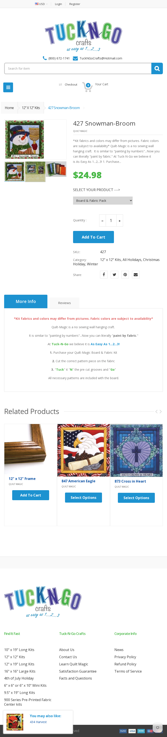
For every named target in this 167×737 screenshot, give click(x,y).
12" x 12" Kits (31, 107)
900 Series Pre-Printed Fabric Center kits (27, 702)
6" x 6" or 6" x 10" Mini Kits (25, 685)
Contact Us (68, 657)
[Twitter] (114, 274)
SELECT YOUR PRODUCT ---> (96, 190)
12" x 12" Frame (22, 478)
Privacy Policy (125, 657)
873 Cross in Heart (130, 481)
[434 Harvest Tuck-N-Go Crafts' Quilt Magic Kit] (15, 722)
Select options (83, 497)
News (119, 649)
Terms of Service (128, 671)
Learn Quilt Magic (73, 664)
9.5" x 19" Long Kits (19, 692)
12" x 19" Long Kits (19, 664)
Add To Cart (93, 237)
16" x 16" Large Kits (19, 671)
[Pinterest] (125, 274)
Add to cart (30, 495)
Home (9, 107)
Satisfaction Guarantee (78, 671)
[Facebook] (104, 274)
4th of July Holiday (19, 678)
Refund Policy (125, 664)
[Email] (136, 274)
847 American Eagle (78, 481)
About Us (66, 649)
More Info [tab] (26, 301)
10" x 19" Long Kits (19, 649)
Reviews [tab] (64, 303)
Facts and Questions (75, 678)
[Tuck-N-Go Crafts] (83, 36)
